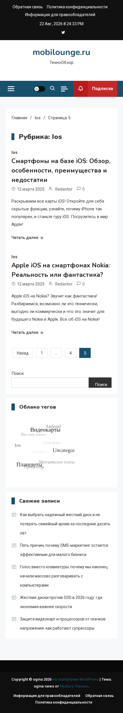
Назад (23, 353)
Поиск (17, 373)
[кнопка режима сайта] (39, 89)
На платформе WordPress (76, 679)
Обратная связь (28, 7)
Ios (14, 152)
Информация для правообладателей (60, 14)
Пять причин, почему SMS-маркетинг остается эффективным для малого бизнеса (64, 550)
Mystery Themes (74, 686)
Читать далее (24, 237)
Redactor (64, 189)
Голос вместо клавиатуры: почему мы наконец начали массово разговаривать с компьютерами (64, 576)
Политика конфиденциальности (77, 7)
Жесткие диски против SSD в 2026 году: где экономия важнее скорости (61, 602)
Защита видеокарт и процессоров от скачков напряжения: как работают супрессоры (63, 623)
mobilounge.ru (61, 52)
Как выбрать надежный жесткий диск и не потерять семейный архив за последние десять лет (65, 523)
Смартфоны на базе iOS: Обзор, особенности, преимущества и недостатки (60, 170)
